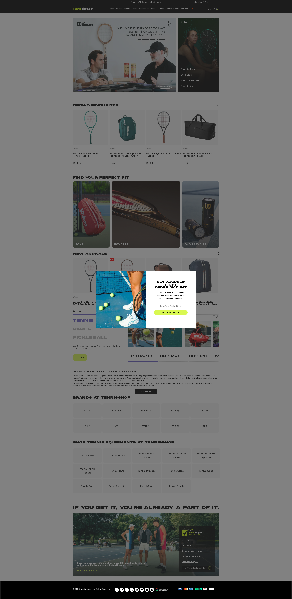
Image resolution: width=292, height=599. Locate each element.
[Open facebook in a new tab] (127, 590)
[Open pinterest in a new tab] (122, 590)
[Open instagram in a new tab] (132, 590)
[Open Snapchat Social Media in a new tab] (152, 590)
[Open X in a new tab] (117, 590)
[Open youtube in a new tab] (142, 590)
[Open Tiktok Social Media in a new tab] (147, 590)
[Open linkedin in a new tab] (137, 590)
